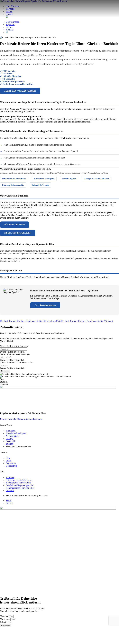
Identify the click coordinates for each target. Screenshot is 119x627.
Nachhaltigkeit (69, 179)
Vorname (4, 616)
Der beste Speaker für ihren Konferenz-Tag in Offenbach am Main (30, 321)
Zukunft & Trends (40, 185)
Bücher (9, 27)
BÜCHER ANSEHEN (14, 224)
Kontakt (9, 29)
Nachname (5, 619)
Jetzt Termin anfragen (45, 305)
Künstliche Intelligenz (44, 179)
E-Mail (3, 622)
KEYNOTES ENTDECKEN (17, 232)
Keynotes (10, 24)
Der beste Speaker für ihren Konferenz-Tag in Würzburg (87, 321)
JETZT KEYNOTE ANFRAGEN (20, 91)
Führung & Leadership (13, 185)
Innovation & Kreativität (14, 179)
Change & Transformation (96, 179)
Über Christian (12, 22)
